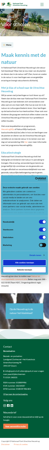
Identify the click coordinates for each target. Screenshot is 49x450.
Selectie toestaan (24, 270)
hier (26, 142)
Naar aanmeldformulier (15, 426)
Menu (8, 45)
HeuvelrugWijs (7, 129)
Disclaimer (5, 444)
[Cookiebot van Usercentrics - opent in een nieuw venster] (35, 178)
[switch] (42, 230)
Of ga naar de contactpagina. (15, 394)
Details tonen (35, 255)
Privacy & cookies (21, 444)
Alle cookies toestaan (24, 263)
